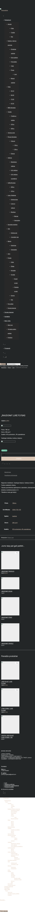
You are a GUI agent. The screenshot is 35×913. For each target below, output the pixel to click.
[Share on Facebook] (4, 463)
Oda (9, 228)
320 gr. (12, 124)
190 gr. (16, 145)
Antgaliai (13, 270)
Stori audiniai (14, 57)
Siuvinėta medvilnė (12, 224)
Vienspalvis (17, 220)
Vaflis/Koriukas (11, 183)
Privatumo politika (9, 787)
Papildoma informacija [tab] (10, 475)
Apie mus (10, 325)
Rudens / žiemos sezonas (14, 809)
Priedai (9, 258)
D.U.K (5, 783)
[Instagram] (4, 793)
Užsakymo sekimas (9, 784)
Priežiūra (10, 337)
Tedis (12, 66)
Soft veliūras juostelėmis (17, 846)
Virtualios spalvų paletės (13, 893)
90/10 (12, 91)
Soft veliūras (14, 170)
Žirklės (12, 266)
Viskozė (13, 141)
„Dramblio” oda (15, 237)
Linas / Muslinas (12, 195)
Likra (9, 254)
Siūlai (12, 262)
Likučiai (9, 24)
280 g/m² (15, 523)
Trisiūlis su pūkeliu (15, 829)
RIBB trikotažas (12, 107)
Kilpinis (9, 241)
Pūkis (12, 28)
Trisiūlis (13, 32)
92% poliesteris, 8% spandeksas (21, 529)
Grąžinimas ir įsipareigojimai (11, 785)
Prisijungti (7, 348)
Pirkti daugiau (4, 911)
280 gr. (12, 128)
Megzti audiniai (14, 818)
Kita (12, 36)
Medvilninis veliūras (15, 843)
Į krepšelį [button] (3, 573)
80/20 (12, 95)
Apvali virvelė (17, 878)
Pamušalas (14, 61)
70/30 (12, 99)
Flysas (12, 70)
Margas (16, 216)
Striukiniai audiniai (15, 810)
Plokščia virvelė (17, 879)
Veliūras (10, 157)
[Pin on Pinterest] (9, 463)
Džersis (13, 153)
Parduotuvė (7, 20)
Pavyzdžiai (10, 304)
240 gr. (16, 149)
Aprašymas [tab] (7, 472)
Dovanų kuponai (12, 308)
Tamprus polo (11, 132)
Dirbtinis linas (14, 199)
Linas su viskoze (15, 854)
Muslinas (13, 212)
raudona (14, 516)
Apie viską (7, 321)
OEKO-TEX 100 (16, 509)
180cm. (14, 503)
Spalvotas (13, 245)
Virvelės (13, 274)
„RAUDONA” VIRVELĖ (7, 643)
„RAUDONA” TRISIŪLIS (7, 571)
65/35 (12, 103)
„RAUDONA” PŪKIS (6, 617)
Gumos (13, 295)
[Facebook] (4, 792)
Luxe (15, 74)
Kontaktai (7, 316)
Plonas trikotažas (12, 137)
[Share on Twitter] (7, 463)
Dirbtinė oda (14, 233)
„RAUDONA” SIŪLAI (6, 591)
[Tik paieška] (4, 344)
